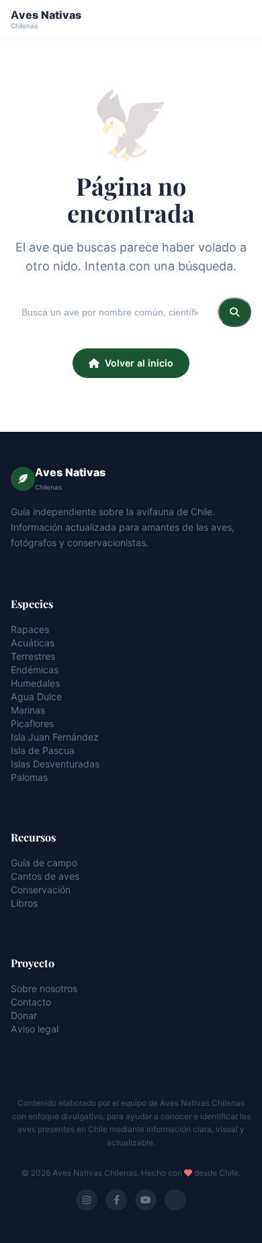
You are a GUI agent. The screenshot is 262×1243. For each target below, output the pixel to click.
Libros (24, 903)
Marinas (28, 710)
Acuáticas (32, 642)
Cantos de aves (45, 876)
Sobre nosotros (44, 988)
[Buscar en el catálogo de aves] (234, 312)
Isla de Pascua (43, 750)
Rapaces (30, 629)
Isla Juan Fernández (55, 737)
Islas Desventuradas (55, 763)
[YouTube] (146, 1200)
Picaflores (32, 723)
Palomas (29, 777)
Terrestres (33, 656)
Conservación (41, 889)
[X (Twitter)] (175, 1200)
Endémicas (34, 669)
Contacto (31, 1002)
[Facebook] (116, 1200)
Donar (24, 1015)
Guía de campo (44, 862)
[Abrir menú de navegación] (239, 18)
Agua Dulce (36, 696)
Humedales (35, 683)
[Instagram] (86, 1200)
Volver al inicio (139, 363)
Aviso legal (34, 1028)
